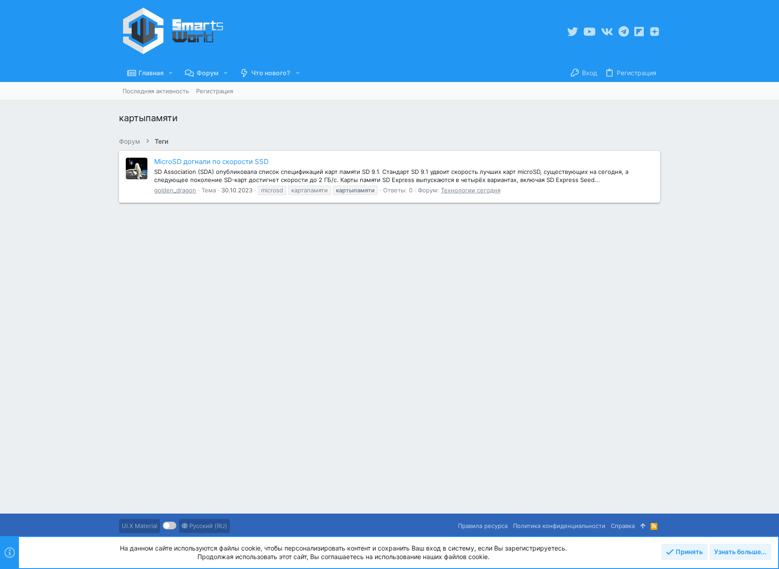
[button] (171, 73)
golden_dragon (175, 190)
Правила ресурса (483, 525)
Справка (623, 525)
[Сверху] (642, 526)
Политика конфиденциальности (559, 525)
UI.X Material (139, 525)
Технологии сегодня (470, 190)
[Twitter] (572, 31)
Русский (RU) (207, 525)
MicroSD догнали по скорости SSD (211, 161)
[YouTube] (589, 31)
